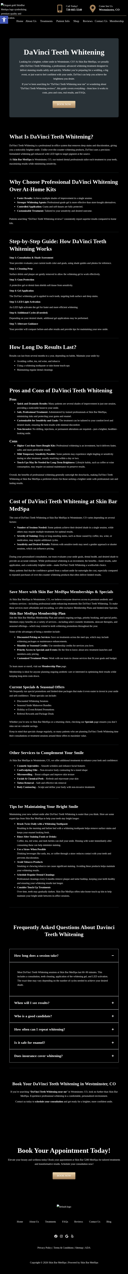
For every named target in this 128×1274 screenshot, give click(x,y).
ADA (88, 1247)
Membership (117, 21)
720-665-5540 (74, 9)
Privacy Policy (44, 1247)
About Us (30, 21)
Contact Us (101, 21)
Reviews (88, 21)
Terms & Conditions (64, 1247)
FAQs (65, 1221)
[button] (4, 20)
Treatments (46, 21)
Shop (76, 21)
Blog (108, 1221)
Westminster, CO (109, 9)
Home (19, 21)
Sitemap (79, 1247)
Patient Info (63, 21)
